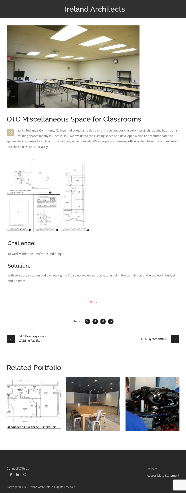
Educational (21, 397)
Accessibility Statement (163, 475)
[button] (11, 474)
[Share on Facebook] (95, 321)
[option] (33, 407)
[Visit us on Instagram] (24, 474)
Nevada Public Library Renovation (92, 389)
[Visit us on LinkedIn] (17, 474)
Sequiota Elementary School (33, 389)
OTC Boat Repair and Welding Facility (149, 391)
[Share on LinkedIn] (111, 321)
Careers (152, 469)
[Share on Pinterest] (103, 321)
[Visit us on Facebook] (11, 474)
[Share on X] (87, 321)
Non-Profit (37, 397)
